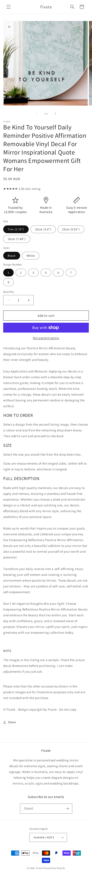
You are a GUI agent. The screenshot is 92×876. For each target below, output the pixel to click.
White (31, 256)
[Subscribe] (67, 809)
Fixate (39, 868)
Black (12, 256)
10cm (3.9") (43, 229)
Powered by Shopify (54, 868)
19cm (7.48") (17, 239)
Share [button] (12, 722)
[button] (8, 7)
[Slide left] (36, 113)
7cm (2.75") (16, 229)
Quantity (8, 292)
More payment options (46, 337)
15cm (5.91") (71, 229)
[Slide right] (55, 113)
